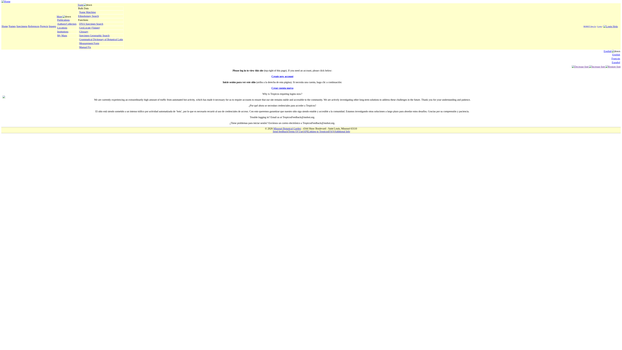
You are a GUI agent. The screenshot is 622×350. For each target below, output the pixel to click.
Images (52, 26)
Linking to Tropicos (318, 131)
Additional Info (342, 131)
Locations (62, 27)
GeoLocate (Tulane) (89, 27)
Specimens (21, 26)
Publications (63, 20)
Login (599, 26)
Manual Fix (85, 47)
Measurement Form (89, 43)
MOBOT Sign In (589, 26)
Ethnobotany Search (88, 16)
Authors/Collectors (66, 24)
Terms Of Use (295, 131)
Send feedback (280, 131)
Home (5, 26)
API (305, 131)
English (607, 51)
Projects (44, 26)
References (33, 26)
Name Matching (87, 12)
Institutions (62, 31)
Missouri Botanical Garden (287, 128)
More (59, 16)
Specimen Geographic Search (94, 35)
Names (12, 26)
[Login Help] (610, 26)
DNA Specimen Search (91, 24)
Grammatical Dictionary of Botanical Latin (101, 39)
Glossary (83, 31)
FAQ (331, 131)
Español (616, 62)
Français (615, 58)
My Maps (62, 35)
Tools (80, 5)
